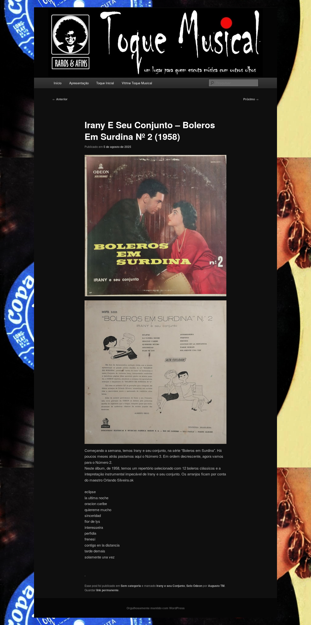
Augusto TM (216, 585)
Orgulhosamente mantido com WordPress (156, 608)
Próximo (251, 99)
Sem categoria (131, 585)
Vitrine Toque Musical (137, 83)
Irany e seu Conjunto (170, 585)
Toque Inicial (105, 83)
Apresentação (79, 83)
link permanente (107, 590)
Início (57, 83)
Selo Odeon (194, 585)
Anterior (60, 99)
